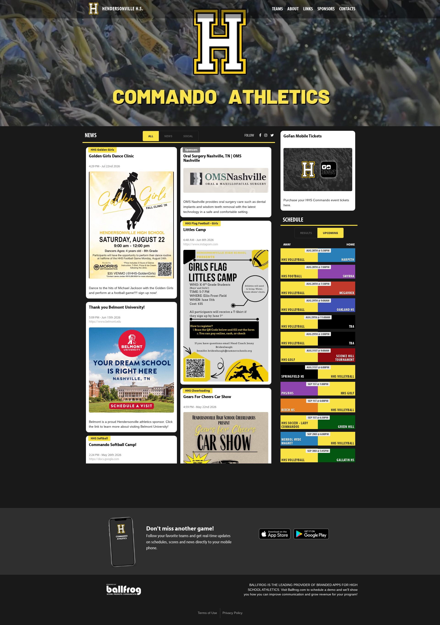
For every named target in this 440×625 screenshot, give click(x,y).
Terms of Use (207, 613)
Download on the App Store (275, 534)
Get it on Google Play (311, 534)
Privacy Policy (232, 613)
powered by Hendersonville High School (124, 589)
